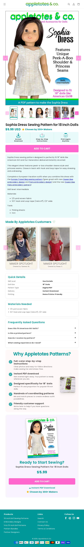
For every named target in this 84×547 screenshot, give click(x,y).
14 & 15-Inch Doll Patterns (15, 525)
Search (41, 518)
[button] (4, 4)
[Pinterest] (70, 518)
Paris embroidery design (40, 182)
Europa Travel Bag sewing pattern (26, 179)
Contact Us (43, 522)
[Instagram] (74, 518)
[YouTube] (78, 518)
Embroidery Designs (12, 522)
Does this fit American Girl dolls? (23, 328)
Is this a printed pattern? (20, 333)
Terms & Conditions (46, 528)
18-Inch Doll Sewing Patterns (16, 518)
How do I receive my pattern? (21, 338)
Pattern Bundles (11, 528)
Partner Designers (11, 532)
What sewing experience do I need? (24, 343)
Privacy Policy (43, 525)
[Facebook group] (66, 518)
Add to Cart (42, 148)
